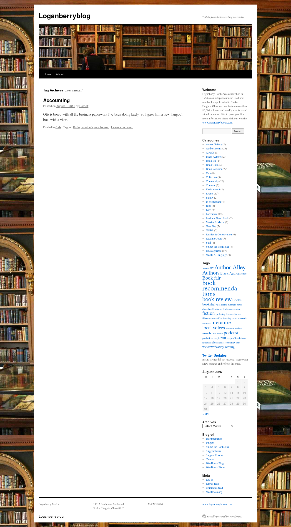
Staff (208, 242)
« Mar (205, 414)
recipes (230, 338)
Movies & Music (215, 222)
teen (238, 342)
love (228, 328)
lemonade (242, 318)
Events (209, 193)
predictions (207, 338)
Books (236, 300)
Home (47, 74)
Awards (210, 152)
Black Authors (214, 156)
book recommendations (220, 288)
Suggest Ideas (213, 451)
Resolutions (240, 338)
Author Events (214, 148)
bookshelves (211, 304)
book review (217, 299)
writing (230, 346)
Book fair (211, 277)
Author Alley (230, 267)
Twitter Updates (214, 355)
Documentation (214, 438)
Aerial (205, 268)
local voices (213, 327)
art (211, 267)
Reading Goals (214, 238)
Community (212, 181)
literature (221, 322)
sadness (206, 342)
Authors (211, 272)
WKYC (206, 347)
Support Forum (214, 455)
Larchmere (211, 214)
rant (223, 337)
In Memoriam (213, 201)
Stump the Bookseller (217, 246)
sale (213, 342)
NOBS (209, 230)
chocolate (207, 308)
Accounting (56, 100)
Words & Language (216, 255)
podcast (231, 332)
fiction (208, 313)
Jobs (208, 205)
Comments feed (214, 487)
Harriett (83, 106)
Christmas (217, 308)
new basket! (101, 127)
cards (239, 304)
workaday (217, 346)
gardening (220, 313)
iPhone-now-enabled (212, 318)
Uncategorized (213, 250)
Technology (229, 342)
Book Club (212, 164)
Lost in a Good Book (217, 218)
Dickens (227, 308)
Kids (208, 210)
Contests (210, 185)
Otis (214, 333)
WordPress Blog (215, 463)
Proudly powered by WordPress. (224, 516)
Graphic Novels (233, 313)
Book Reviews (214, 169)
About (60, 74)
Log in (209, 479)
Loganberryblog (64, 15)
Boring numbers (83, 127)
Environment (213, 189)
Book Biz (211, 160)
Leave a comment (122, 127)
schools (219, 342)
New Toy (211, 226)
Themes (210, 459)
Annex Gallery (214, 144)
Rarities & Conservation (219, 234)
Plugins (210, 442)
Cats (58, 127)
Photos (220, 333)
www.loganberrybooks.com (217, 122)
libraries (206, 323)
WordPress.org (214, 492)
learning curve (230, 318)
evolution (235, 308)
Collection (211, 177)
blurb (243, 273)
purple (217, 338)
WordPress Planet (215, 467)
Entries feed (212, 483)
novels (206, 333)
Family (209, 197)
